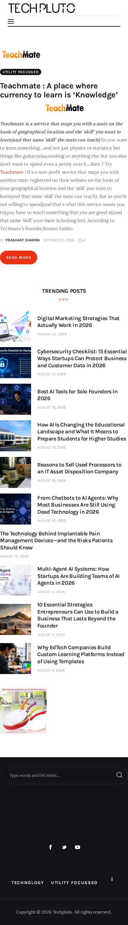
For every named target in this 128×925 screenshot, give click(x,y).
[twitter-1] (64, 847)
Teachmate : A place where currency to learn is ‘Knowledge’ (58, 90)
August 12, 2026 (14, 556)
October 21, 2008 (59, 240)
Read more (18, 257)
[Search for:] (64, 775)
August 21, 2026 (51, 374)
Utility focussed (20, 72)
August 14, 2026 (51, 520)
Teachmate (12, 172)
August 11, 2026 (51, 592)
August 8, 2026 (51, 670)
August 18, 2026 (51, 407)
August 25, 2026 (52, 334)
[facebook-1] (50, 847)
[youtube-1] (77, 847)
